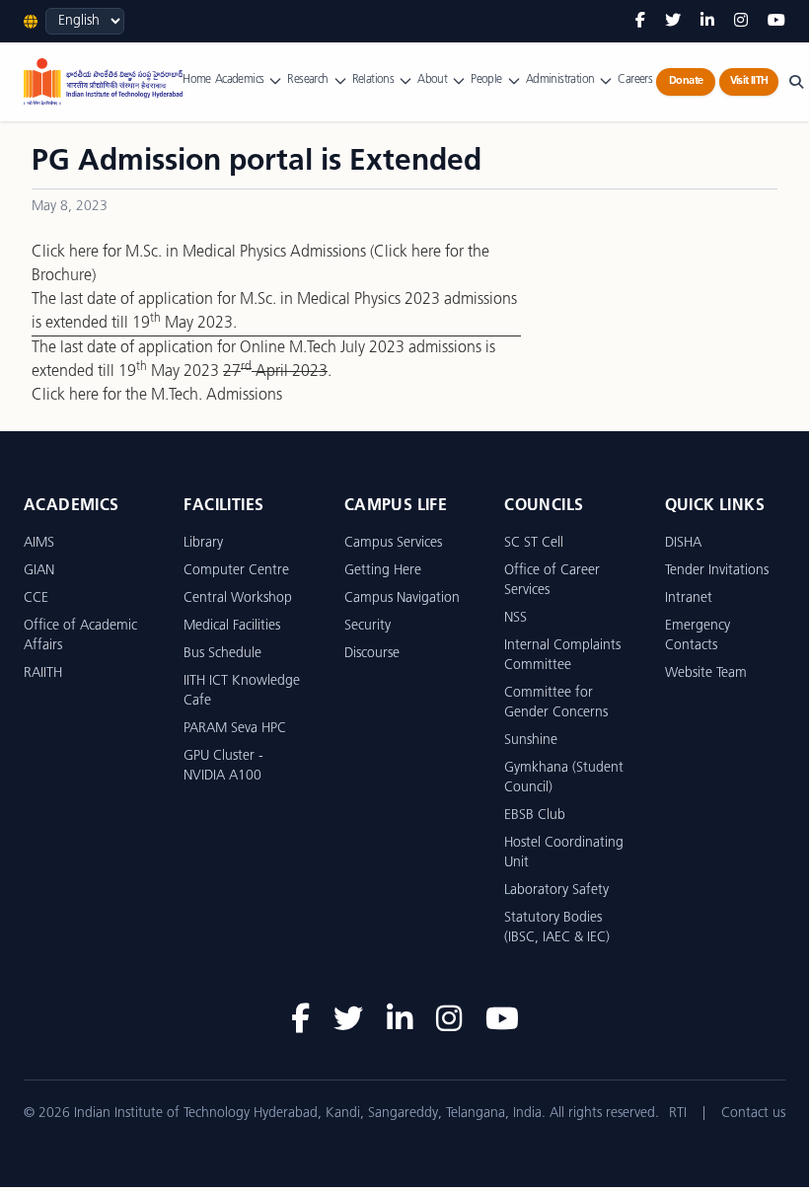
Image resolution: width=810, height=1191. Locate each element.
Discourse (372, 653)
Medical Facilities (232, 626)
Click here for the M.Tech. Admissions (157, 396)
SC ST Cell (533, 543)
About (432, 80)
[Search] (796, 82)
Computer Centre (236, 570)
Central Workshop (238, 598)
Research (307, 80)
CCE (36, 598)
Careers (635, 80)
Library (203, 543)
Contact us (753, 1113)
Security (367, 626)
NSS (515, 618)
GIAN (39, 570)
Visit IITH (749, 81)
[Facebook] (640, 22)
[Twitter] (673, 22)
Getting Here (382, 570)
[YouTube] (776, 22)
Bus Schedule (222, 653)
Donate (685, 81)
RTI (678, 1113)
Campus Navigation (402, 598)
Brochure (62, 276)
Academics (239, 80)
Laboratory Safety (556, 890)
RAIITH (43, 673)
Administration (560, 80)
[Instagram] (741, 22)
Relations (373, 80)
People (486, 80)
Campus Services (393, 543)
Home (197, 80)
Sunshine (530, 740)
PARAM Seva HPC (235, 728)
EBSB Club (534, 815)
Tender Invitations (717, 570)
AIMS (39, 543)
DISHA (683, 543)
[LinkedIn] (707, 22)
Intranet (688, 598)
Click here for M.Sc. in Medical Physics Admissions (199, 253)
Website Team (706, 673)
